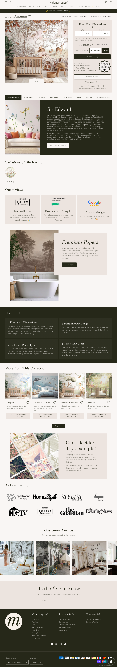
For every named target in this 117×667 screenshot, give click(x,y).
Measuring (54, 97)
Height (101, 30)
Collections (83, 16)
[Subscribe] (74, 600)
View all (58, 426)
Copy (105, 50)
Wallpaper (70, 16)
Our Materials (63, 622)
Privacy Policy (36, 633)
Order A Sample (92, 77)
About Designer (13, 97)
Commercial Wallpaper (93, 619)
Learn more (69, 265)
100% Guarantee (103, 97)
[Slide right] (41, 81)
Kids (90, 16)
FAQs (34, 624)
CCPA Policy (36, 638)
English (34, 662)
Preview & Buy (92, 57)
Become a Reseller (92, 622)
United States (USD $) (15, 662)
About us (35, 622)
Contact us (35, 619)
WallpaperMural (108, 665)
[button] (6, 2)
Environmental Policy (39, 635)
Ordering (42, 97)
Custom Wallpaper (65, 619)
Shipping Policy (64, 630)
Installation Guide (65, 627)
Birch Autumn (107, 16)
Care (79, 97)
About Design (29, 97)
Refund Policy (36, 630)
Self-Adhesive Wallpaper (67, 624)
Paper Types (67, 97)
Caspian (11, 402)
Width (83, 30)
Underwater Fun (42, 402)
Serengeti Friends (69, 402)
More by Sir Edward (58, 145)
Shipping (89, 97)
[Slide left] (31, 81)
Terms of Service (37, 627)
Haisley (91, 402)
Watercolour (97, 16)
